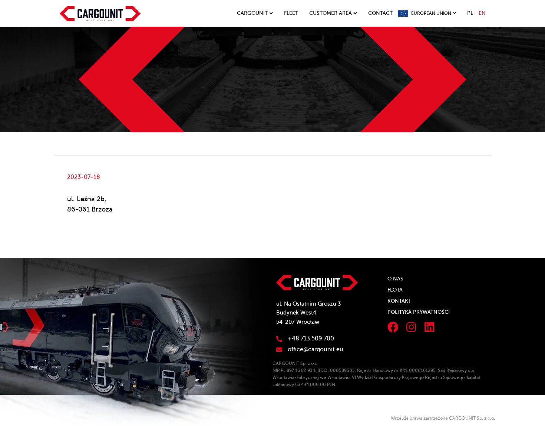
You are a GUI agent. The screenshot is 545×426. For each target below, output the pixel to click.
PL (470, 13)
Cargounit (252, 13)
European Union (431, 13)
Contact (380, 13)
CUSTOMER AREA (330, 13)
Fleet (291, 13)
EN (482, 13)
